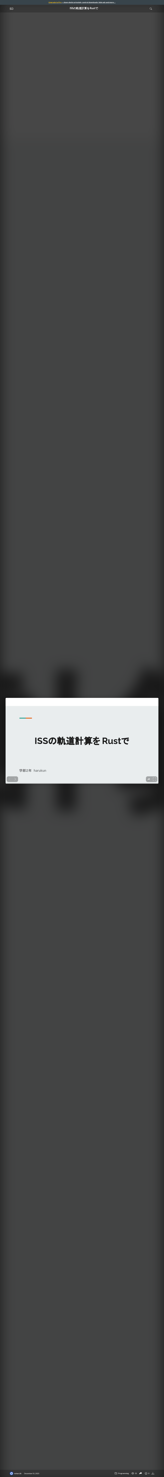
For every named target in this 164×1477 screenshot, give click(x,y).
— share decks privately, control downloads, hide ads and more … (82, 2)
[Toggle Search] (150, 9)
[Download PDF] (153, 1473)
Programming (123, 1473)
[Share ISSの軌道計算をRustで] (140, 1473)
